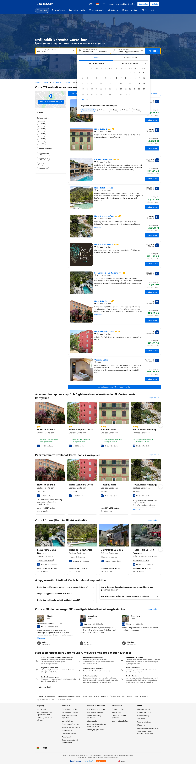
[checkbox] (110, 72)
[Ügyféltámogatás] (104, 4)
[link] (50, 123)
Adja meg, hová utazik (49, 50)
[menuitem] (42, 10)
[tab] (96, 57)
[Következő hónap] (145, 63)
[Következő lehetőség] (161, 425)
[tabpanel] (113, 87)
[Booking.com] (45, 4)
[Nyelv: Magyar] (97, 4)
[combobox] (56, 52)
